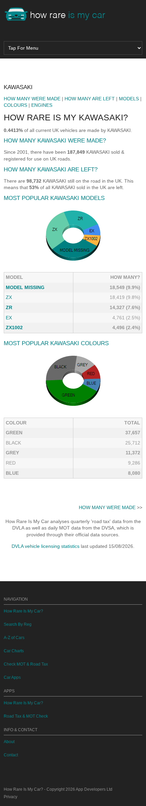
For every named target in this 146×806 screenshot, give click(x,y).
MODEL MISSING (25, 287)
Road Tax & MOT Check (26, 716)
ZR (9, 307)
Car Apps (12, 677)
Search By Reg (18, 624)
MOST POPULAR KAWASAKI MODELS (54, 198)
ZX (9, 297)
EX (9, 317)
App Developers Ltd (94, 789)
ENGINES (41, 105)
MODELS (129, 98)
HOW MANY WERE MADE (32, 98)
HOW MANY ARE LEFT (90, 98)
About (9, 741)
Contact (11, 755)
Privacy (10, 796)
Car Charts (14, 651)
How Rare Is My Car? (23, 611)
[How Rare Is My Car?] (58, 15)
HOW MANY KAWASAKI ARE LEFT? (50, 169)
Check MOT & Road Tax (26, 664)
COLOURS (15, 105)
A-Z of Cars (14, 637)
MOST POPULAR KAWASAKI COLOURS (56, 343)
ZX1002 (14, 327)
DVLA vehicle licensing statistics (45, 546)
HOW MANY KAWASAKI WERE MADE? (55, 140)
